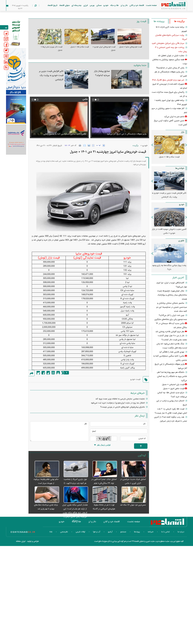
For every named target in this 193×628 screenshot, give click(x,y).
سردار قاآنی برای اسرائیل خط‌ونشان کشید (168, 43)
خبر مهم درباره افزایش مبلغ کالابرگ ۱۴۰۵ (168, 80)
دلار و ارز (124, 5)
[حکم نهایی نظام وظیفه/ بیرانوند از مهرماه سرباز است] (45, 469)
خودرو (105, 5)
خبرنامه (150, 531)
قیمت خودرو (135, 379)
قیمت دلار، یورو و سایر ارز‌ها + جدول (51, 48)
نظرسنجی (64, 531)
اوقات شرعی (80, 531)
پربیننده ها (159, 21)
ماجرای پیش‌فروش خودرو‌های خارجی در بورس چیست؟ (122, 407)
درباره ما (181, 531)
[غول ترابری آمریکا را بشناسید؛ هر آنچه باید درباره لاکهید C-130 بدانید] (74, 469)
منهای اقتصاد (64, 5)
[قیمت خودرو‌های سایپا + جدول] (129, 36)
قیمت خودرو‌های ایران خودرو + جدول (104, 48)
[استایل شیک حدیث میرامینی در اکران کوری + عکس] (132, 469)
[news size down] (93, 145)
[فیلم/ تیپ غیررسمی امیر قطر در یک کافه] (117, 119)
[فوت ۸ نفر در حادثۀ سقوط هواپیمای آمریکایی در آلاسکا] (103, 494)
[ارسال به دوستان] (84, 145)
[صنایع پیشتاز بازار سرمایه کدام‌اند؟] (127, 79)
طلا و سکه (114, 5)
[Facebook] (43, 372)
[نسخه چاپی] (80, 145)
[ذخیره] (89, 145)
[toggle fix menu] (4, 27)
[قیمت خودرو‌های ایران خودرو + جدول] (102, 36)
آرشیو (110, 531)
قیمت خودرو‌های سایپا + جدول (130, 46)
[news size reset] (98, 145)
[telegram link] (6, 33)
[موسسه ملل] (16, 109)
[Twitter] (38, 372)
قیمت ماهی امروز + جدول (173, 388)
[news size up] (104, 145)
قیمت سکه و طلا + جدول (79, 46)
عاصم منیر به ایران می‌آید (174, 116)
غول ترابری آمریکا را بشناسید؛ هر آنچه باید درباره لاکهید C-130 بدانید (75, 483)
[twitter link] (6, 50)
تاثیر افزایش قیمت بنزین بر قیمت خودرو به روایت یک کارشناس (51, 75)
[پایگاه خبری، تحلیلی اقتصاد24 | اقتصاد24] (168, 6)
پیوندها (137, 531)
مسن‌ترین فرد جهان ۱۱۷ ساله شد (133, 505)
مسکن (98, 5)
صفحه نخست (151, 5)
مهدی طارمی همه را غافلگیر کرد (171, 352)
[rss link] (6, 67)
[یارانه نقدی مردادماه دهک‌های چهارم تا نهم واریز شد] (45, 494)
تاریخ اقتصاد (52, 5)
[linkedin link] (6, 62)
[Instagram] (53, 372)
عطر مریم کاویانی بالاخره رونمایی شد (169, 331)
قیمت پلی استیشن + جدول (173, 384)
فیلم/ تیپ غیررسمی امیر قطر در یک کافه (127, 134)
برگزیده (135, 145)
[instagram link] (6, 39)
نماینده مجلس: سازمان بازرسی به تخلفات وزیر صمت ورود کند (120, 399)
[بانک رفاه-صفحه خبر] (16, 139)
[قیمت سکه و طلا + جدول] (76, 36)
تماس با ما (165, 531)
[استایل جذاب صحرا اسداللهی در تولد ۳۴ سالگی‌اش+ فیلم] (103, 469)
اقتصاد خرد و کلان (137, 5)
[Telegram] (48, 372)
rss (50, 531)
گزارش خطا (58, 372)
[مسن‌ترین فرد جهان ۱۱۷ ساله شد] (132, 494)
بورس (92, 5)
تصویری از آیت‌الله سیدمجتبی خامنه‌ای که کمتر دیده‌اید (61, 134)
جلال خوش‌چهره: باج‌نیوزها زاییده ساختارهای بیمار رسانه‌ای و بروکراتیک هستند (172, 295)
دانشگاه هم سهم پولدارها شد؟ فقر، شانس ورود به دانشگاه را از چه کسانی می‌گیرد (172, 376)
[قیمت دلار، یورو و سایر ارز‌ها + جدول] (49, 36)
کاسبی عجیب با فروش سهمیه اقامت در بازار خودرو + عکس (169, 231)
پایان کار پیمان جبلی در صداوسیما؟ (170, 67)
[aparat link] (6, 56)
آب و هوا (96, 531)
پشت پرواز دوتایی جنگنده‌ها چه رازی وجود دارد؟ (169, 267)
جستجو (123, 531)
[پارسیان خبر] (16, 71)
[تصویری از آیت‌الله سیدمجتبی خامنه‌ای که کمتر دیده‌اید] (56, 119)
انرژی (85, 5)
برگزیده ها (179, 21)
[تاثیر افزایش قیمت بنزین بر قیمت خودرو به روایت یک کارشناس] (76, 79)
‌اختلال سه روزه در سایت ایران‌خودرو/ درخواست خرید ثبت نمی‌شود (118, 403)
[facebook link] (6, 45)
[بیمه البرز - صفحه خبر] (16, 32)
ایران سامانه (20, 541)
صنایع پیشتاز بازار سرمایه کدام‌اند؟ (102, 73)
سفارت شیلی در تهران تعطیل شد (171, 55)
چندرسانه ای (76, 5)
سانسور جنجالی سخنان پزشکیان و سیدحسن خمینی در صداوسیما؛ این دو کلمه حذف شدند (171, 307)
